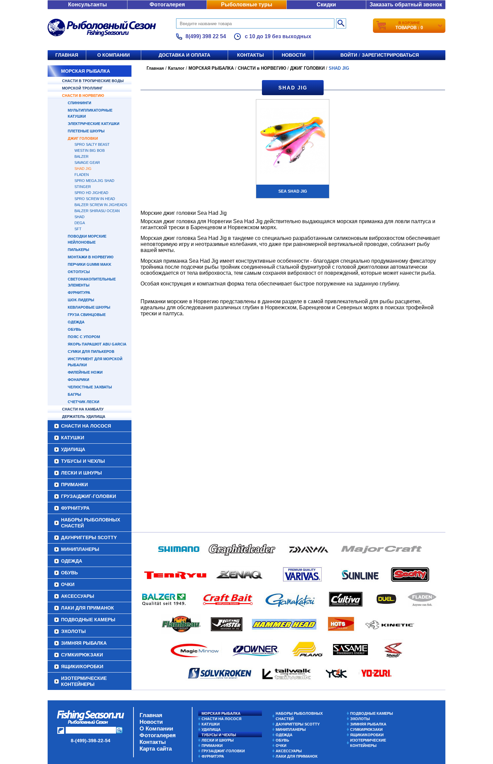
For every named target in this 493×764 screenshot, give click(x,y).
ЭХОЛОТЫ (73, 631)
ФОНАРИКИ (78, 380)
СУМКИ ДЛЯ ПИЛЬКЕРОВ (91, 351)
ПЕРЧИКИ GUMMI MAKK (89, 264)
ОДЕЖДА (76, 322)
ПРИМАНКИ (74, 484)
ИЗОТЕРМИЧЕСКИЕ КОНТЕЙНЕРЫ (84, 681)
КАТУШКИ (72, 437)
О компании (113, 55)
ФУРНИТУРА (79, 293)
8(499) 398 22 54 (205, 36)
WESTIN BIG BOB (89, 150)
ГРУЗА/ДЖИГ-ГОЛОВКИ (88, 496)
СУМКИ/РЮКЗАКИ (82, 654)
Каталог (176, 68)
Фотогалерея (167, 4)
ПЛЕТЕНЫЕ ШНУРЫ (86, 131)
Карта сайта (156, 749)
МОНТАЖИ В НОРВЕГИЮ (90, 257)
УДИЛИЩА (73, 449)
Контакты (250, 55)
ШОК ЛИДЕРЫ (81, 300)
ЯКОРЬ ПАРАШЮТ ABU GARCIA (97, 344)
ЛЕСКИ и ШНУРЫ (81, 472)
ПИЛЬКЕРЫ (78, 250)
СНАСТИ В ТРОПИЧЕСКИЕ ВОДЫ (93, 81)
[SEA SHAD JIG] (292, 141)
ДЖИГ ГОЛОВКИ (83, 138)
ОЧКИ (67, 584)
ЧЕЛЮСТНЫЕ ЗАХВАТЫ (90, 387)
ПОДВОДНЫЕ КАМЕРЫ (88, 619)
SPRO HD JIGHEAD (91, 193)
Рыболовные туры (246, 4)
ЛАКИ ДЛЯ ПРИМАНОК (87, 608)
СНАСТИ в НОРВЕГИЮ (83, 95)
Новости (294, 55)
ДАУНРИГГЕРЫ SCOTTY (89, 537)
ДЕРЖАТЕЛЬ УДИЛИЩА (83, 417)
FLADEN (81, 175)
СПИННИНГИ (79, 103)
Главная (66, 55)
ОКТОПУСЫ (79, 272)
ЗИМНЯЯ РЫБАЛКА (84, 643)
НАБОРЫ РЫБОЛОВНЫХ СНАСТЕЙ (90, 522)
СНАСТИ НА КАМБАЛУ (83, 409)
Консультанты (87, 4)
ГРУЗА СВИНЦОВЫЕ (87, 315)
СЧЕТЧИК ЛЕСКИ (83, 402)
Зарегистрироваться (390, 55)
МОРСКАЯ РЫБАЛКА (85, 71)
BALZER (81, 156)
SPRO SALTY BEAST (92, 144)
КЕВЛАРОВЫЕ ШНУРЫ (89, 307)
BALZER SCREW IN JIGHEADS (100, 205)
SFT (77, 229)
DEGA (79, 223)
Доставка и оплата (184, 55)
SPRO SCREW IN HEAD (94, 199)
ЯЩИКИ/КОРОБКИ (82, 666)
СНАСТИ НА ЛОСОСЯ (86, 426)
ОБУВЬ (74, 329)
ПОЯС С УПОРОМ (84, 337)
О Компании (156, 728)
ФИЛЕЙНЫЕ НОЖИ (85, 372)
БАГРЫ (74, 394)
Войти (348, 55)
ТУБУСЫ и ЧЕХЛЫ (83, 461)
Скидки (326, 4)
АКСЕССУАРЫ (77, 596)
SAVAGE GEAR (87, 163)
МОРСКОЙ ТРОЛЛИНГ (82, 88)
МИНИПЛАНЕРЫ (80, 549)
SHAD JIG (83, 169)
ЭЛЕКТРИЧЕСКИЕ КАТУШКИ (93, 124)
